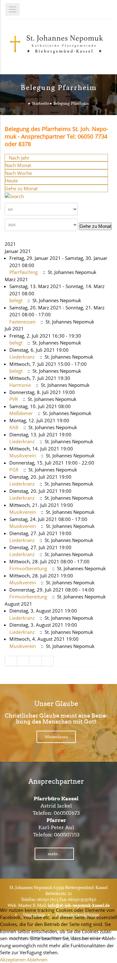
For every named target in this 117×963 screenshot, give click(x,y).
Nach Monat (18, 165)
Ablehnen (37, 959)
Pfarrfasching (23, 272)
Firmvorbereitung (28, 568)
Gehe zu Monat (21, 188)
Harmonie (20, 385)
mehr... (54, 853)
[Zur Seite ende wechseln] (47, 661)
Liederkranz (22, 357)
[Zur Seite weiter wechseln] (35, 661)
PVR (13, 399)
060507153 (67, 835)
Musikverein (22, 455)
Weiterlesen (56, 736)
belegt (15, 300)
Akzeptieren (13, 959)
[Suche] (14, 195)
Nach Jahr (19, 158)
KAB (13, 427)
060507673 (67, 813)
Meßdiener (21, 413)
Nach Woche (18, 173)
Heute (11, 180)
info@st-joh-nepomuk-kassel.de (79, 906)
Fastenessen (22, 321)
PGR (13, 469)
